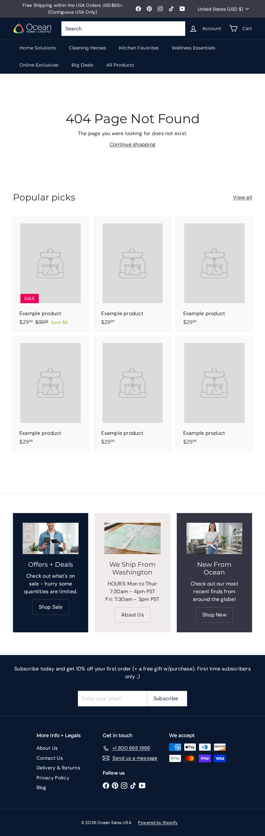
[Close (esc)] (230, 350)
